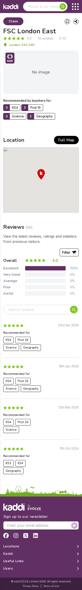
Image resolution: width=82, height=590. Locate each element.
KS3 (8, 463)
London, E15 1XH (21, 45)
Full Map (66, 140)
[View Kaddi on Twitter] (25, 535)
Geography (30, 347)
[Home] (11, 6)
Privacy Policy (31, 586)
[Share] (76, 21)
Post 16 (23, 340)
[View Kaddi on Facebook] (6, 535)
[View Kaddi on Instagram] (16, 535)
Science (11, 347)
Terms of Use (51, 586)
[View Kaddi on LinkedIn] (35, 535)
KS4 (8, 340)
